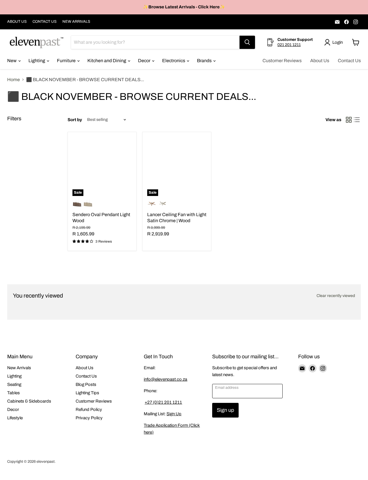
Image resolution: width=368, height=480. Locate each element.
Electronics (174, 60)
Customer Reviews (282, 60)
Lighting (37, 60)
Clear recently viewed (336, 296)
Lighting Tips (87, 393)
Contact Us (349, 60)
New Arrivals (19, 367)
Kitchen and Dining (107, 60)
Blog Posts (86, 384)
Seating (14, 384)
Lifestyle (15, 418)
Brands (204, 60)
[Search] (247, 42)
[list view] (357, 120)
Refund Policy (89, 409)
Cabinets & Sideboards (29, 401)
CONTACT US (44, 22)
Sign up (225, 410)
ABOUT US (17, 22)
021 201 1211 (289, 45)
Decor (144, 60)
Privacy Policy (89, 418)
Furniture (66, 60)
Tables (13, 393)
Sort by (75, 119)
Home (13, 79)
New (12, 60)
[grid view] (349, 120)
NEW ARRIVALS (76, 22)
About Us (319, 60)
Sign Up (173, 414)
